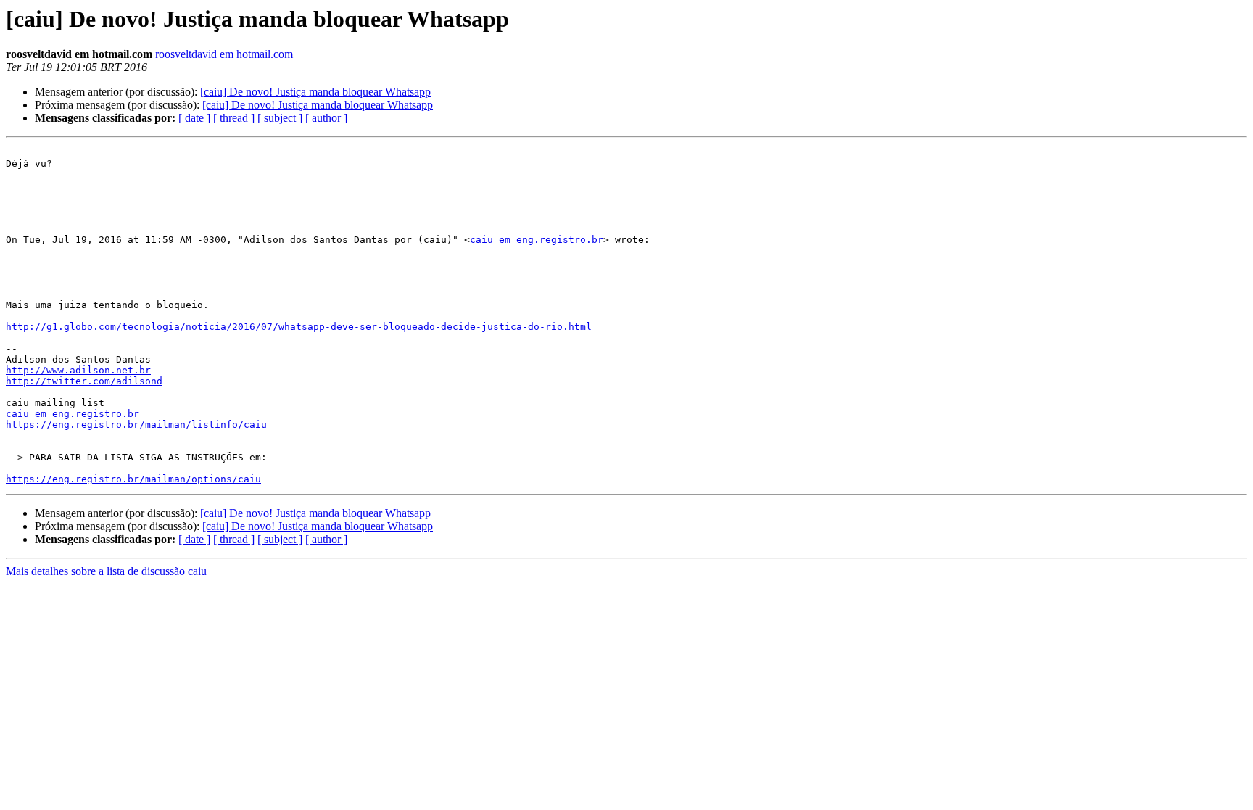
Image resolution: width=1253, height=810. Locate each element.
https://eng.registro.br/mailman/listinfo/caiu (136, 424)
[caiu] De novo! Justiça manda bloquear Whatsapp (315, 92)
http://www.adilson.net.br (78, 370)
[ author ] (326, 118)
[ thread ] (234, 118)
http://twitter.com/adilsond (84, 381)
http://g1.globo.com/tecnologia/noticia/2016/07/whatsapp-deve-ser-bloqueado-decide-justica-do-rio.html (299, 326)
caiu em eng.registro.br (536, 239)
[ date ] (194, 118)
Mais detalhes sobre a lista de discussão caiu (106, 571)
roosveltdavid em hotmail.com (224, 54)
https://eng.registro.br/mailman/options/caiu (133, 479)
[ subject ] (279, 118)
